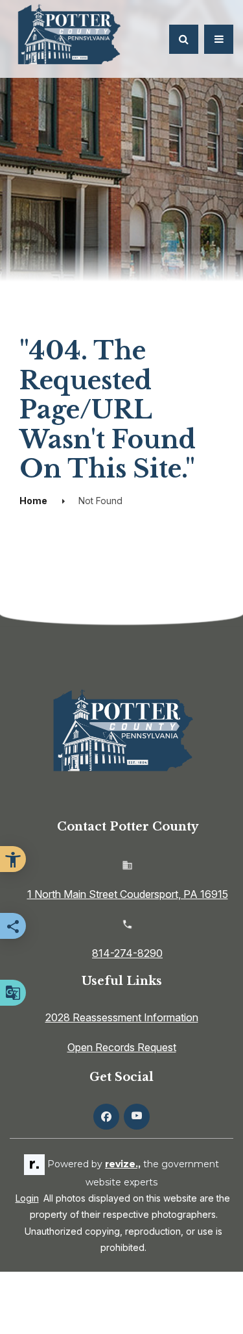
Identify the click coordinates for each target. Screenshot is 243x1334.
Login (27, 1198)
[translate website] (13, 993)
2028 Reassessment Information (121, 1017)
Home (33, 500)
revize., (123, 1164)
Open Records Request (121, 1047)
